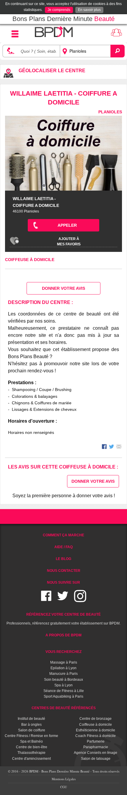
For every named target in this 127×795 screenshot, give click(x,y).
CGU (63, 787)
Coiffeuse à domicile (29, 259)
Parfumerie (96, 741)
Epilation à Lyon (63, 668)
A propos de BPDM (63, 635)
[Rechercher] (117, 51)
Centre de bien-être (31, 747)
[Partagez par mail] (119, 447)
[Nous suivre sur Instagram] (80, 599)
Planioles (110, 112)
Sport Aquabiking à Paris (63, 696)
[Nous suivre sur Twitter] (63, 599)
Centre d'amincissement (31, 759)
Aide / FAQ (63, 547)
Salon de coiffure (31, 730)
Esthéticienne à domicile (95, 730)
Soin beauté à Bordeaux (63, 679)
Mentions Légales (64, 779)
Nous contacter (63, 571)
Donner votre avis (63, 288)
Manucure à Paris (63, 674)
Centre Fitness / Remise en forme (31, 736)
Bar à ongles (31, 724)
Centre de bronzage (95, 719)
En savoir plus (89, 10)
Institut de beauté (31, 719)
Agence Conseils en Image (95, 753)
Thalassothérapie (31, 753)
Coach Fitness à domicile (95, 736)
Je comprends (59, 10)
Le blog (63, 559)
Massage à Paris (63, 662)
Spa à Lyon (63, 685)
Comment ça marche (63, 535)
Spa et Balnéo (31, 741)
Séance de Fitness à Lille (63, 691)
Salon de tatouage (95, 759)
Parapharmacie (95, 747)
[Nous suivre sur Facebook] (46, 599)
